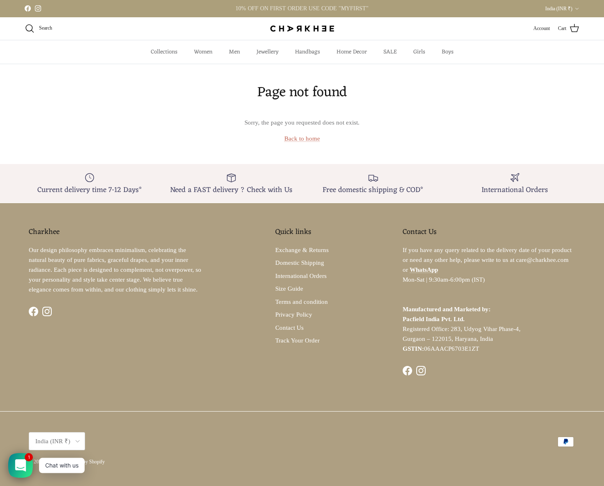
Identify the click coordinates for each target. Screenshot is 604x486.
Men (234, 52)
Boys (448, 52)
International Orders (301, 276)
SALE (390, 52)
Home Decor (352, 52)
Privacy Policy (293, 314)
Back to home (302, 138)
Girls (419, 52)
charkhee (53, 462)
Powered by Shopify (85, 462)
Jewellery (267, 52)
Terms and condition (301, 302)
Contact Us (289, 327)
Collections (164, 52)
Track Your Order (297, 340)
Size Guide (289, 288)
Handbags (307, 52)
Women (203, 52)
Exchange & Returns (302, 250)
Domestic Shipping (299, 262)
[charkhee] (302, 28)
